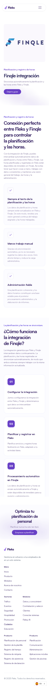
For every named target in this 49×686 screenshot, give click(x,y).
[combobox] (40, 683)
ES (41, 684)
